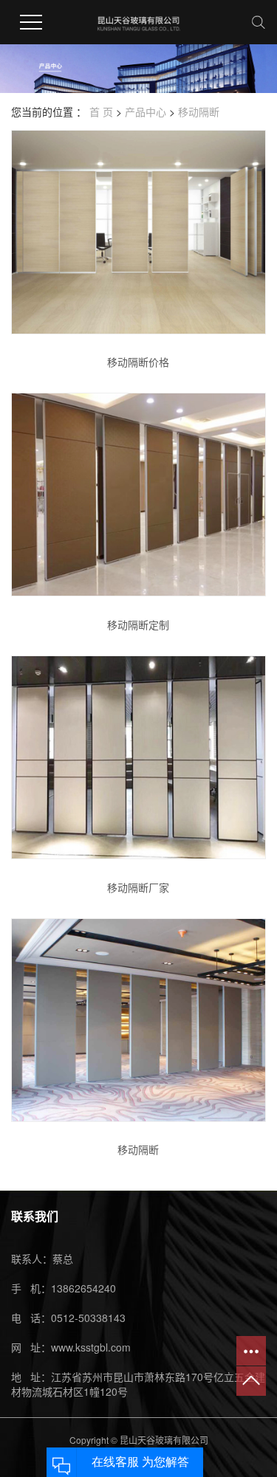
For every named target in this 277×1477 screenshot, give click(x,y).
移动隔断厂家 (138, 887)
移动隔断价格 (138, 361)
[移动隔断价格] (138, 232)
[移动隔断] (138, 1020)
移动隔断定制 (138, 624)
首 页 (101, 111)
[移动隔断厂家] (138, 757)
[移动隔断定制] (138, 494)
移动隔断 (198, 111)
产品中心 (145, 111)
